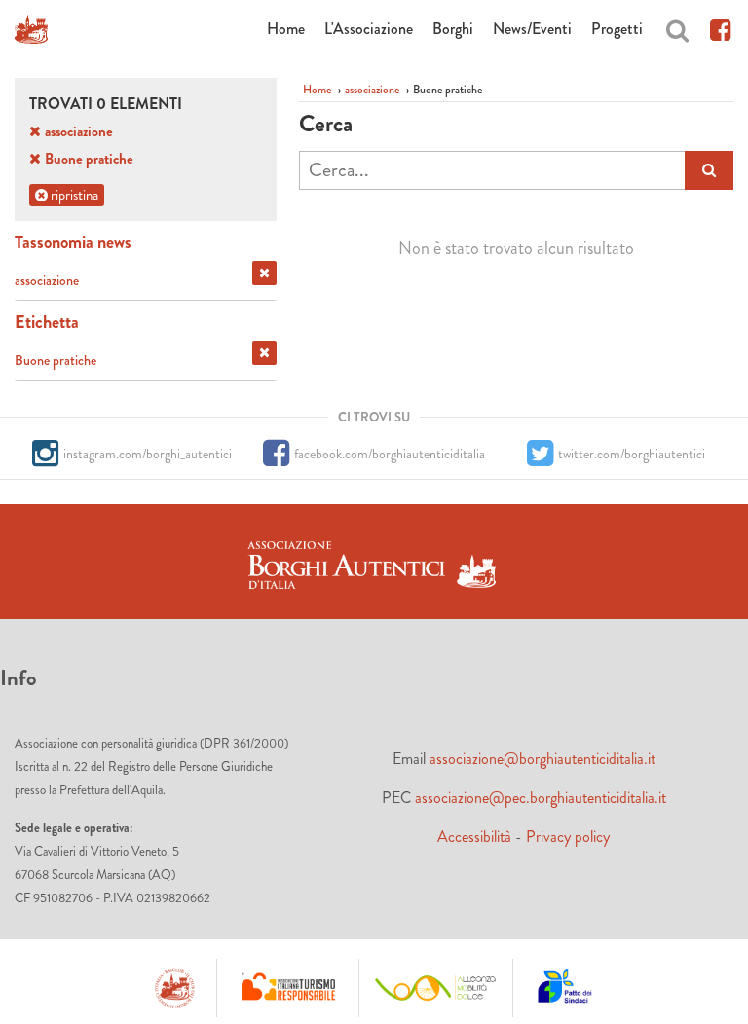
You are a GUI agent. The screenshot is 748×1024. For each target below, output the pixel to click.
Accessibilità (474, 836)
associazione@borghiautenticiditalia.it (542, 759)
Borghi (452, 29)
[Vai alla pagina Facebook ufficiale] (720, 28)
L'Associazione (368, 29)
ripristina (73, 194)
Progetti (617, 29)
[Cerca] (677, 28)
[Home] (31, 29)
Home (286, 29)
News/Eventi (532, 29)
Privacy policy (568, 836)
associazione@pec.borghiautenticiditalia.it (540, 797)
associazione (372, 89)
